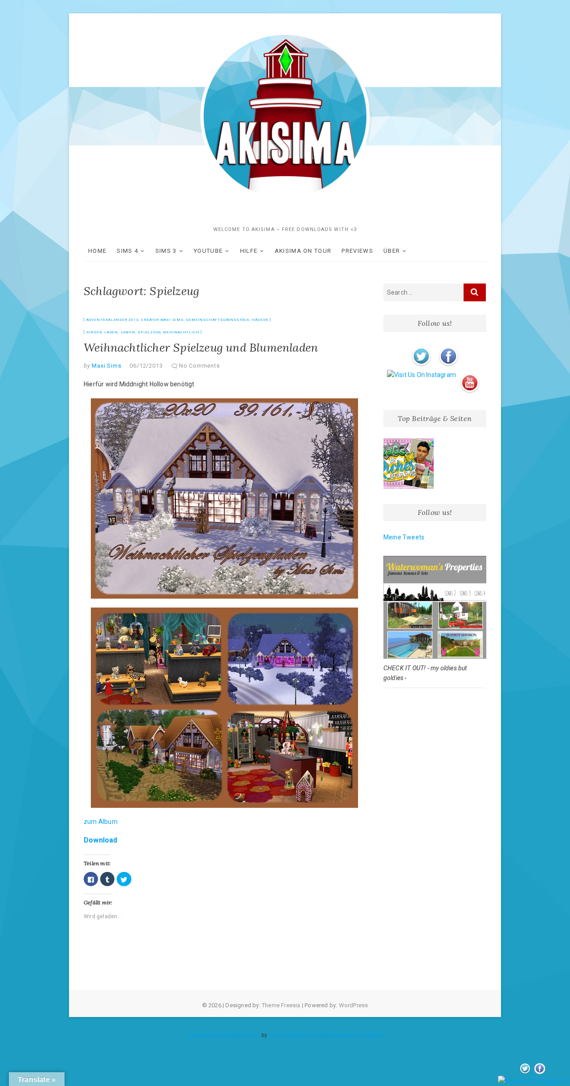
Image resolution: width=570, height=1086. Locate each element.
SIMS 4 (127, 250)
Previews (357, 250)
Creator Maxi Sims (162, 320)
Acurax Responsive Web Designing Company (326, 1035)
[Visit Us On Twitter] (421, 348)
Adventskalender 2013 (112, 320)
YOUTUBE (208, 250)
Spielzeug (149, 332)
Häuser (260, 320)
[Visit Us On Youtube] (469, 374)
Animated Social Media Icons (223, 1035)
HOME (97, 250)
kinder (94, 332)
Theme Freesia (281, 1005)
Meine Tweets (403, 537)
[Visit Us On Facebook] (448, 348)
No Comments (199, 365)
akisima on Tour (303, 250)
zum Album (101, 821)
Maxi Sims (106, 365)
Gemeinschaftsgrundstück (217, 320)
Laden (111, 332)
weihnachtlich (181, 332)
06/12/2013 (146, 365)
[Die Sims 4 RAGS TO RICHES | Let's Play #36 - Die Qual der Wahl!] (408, 463)
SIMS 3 (166, 250)
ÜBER (391, 250)
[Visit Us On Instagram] (421, 374)
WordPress (353, 1005)
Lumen (128, 332)
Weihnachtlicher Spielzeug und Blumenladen (201, 347)
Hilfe (249, 250)
